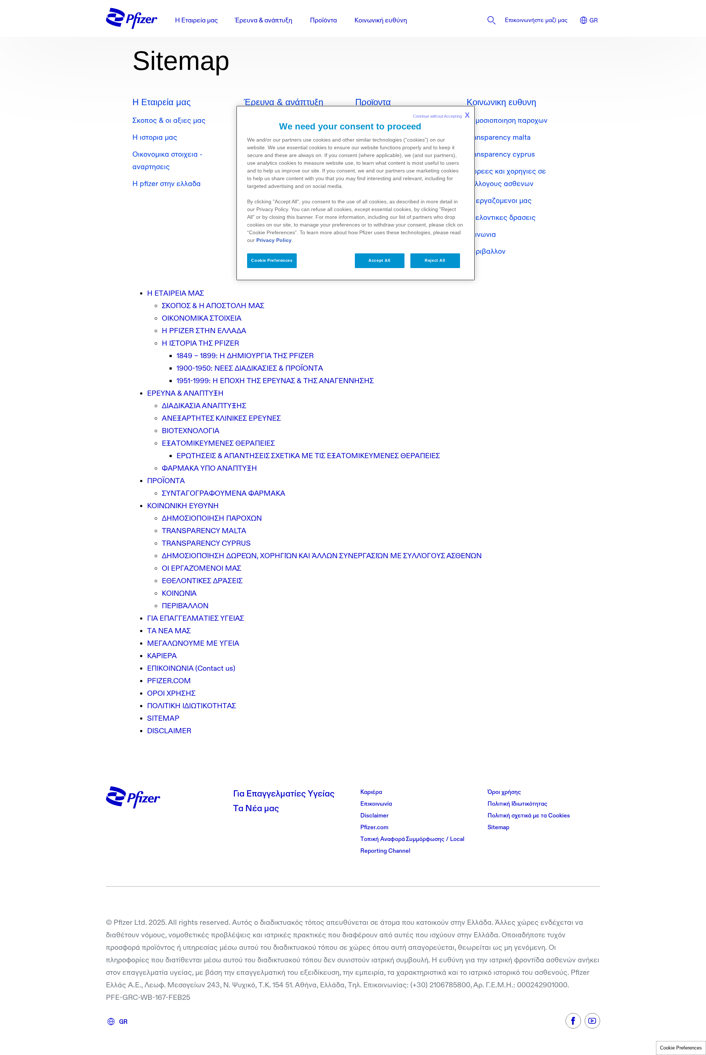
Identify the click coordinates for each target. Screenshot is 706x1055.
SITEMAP (163, 718)
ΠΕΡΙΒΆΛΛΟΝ (185, 605)
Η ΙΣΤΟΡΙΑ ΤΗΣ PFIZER (200, 343)
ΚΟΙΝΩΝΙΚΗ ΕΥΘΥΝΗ (183, 505)
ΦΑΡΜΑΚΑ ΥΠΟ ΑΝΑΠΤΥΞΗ (209, 468)
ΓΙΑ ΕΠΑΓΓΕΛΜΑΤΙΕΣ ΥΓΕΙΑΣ (195, 618)
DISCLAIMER (169, 730)
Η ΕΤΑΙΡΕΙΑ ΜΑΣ (175, 293)
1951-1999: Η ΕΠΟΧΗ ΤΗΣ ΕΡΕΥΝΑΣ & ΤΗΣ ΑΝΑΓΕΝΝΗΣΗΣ (275, 380)
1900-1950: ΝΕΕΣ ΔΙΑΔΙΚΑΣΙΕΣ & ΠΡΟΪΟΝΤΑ (249, 368)
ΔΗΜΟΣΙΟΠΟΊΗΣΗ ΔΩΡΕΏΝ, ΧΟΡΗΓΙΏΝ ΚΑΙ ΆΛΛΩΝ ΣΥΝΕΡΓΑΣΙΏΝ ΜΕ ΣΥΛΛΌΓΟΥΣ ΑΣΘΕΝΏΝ (322, 555)
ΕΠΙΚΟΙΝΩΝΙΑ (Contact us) (191, 668)
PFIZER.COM (169, 680)
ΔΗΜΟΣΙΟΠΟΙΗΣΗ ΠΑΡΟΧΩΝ (212, 518)
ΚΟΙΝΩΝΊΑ (179, 593)
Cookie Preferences (681, 1048)
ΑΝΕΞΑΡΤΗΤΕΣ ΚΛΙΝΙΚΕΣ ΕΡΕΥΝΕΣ (221, 418)
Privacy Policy (274, 240)
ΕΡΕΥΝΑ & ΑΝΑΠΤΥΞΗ (185, 393)
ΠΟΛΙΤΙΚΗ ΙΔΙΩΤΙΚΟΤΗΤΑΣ (191, 705)
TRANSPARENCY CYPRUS (206, 543)
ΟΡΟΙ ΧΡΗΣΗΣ (171, 693)
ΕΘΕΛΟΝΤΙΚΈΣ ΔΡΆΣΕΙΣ (202, 580)
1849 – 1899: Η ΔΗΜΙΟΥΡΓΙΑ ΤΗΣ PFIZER (245, 355)
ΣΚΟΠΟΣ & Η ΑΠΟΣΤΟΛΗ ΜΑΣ (213, 305)
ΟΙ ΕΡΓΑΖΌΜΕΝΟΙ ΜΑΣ (201, 568)
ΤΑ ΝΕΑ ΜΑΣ (169, 630)
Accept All (379, 260)
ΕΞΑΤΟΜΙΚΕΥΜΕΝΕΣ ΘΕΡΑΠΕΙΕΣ (218, 443)
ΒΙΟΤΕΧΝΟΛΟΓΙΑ (191, 430)
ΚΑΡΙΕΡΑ (162, 655)
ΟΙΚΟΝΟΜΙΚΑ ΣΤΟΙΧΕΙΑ (202, 318)
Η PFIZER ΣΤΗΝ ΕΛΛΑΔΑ (204, 330)
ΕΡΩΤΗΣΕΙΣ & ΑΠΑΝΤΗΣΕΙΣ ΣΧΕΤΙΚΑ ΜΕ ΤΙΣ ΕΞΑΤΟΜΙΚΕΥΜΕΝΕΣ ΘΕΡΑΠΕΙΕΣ (308, 455)
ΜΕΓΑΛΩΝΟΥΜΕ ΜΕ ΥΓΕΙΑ (193, 643)
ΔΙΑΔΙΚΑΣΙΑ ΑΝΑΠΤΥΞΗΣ (204, 405)
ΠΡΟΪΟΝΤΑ (166, 480)
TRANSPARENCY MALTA (204, 530)
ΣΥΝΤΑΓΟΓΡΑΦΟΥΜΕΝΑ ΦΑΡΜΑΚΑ (223, 493)
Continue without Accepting (441, 115)
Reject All (435, 260)
